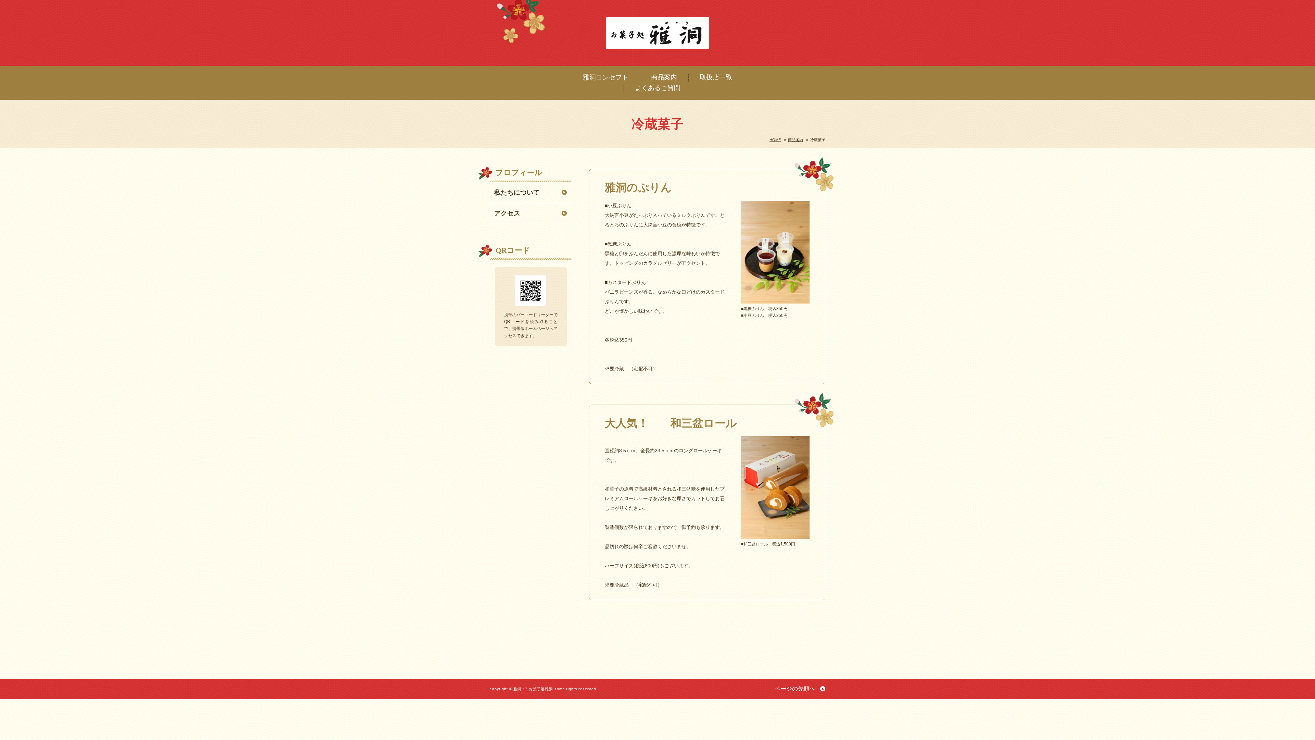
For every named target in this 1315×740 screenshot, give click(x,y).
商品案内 (664, 77)
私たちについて (517, 192)
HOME (775, 140)
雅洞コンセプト (605, 77)
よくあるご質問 (657, 87)
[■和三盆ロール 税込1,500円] (775, 535)
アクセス (507, 213)
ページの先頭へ (795, 689)
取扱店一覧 (716, 77)
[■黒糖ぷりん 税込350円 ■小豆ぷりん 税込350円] (775, 299)
